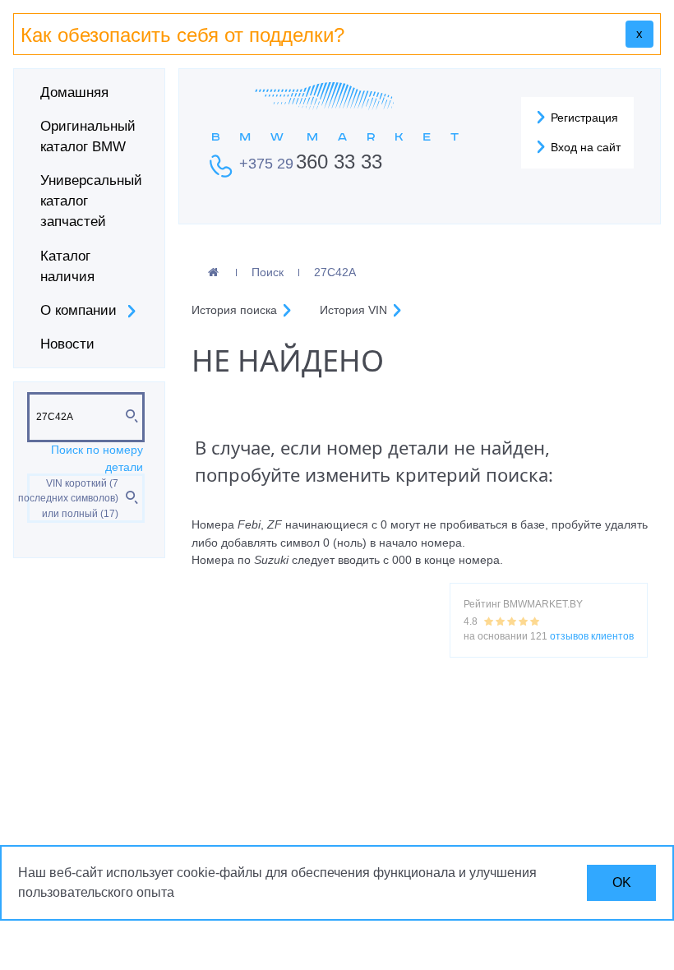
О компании (78, 310)
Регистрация (582, 117)
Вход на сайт (584, 147)
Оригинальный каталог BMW (88, 136)
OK (621, 882)
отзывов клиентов (592, 636)
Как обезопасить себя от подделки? (182, 35)
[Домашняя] (213, 273)
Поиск (268, 272)
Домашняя (74, 92)
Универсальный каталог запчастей (91, 201)
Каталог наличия (67, 266)
